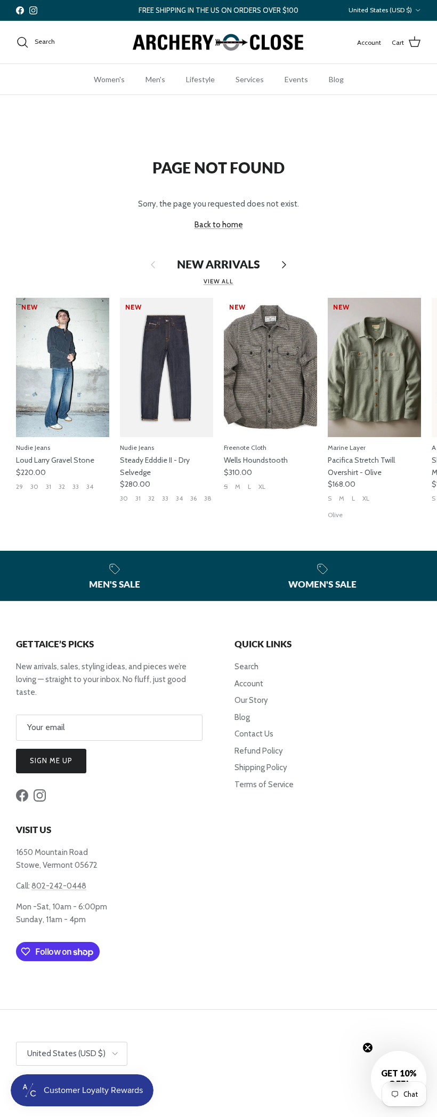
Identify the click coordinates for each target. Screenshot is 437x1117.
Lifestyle (200, 79)
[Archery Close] (218, 42)
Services (250, 79)
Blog (336, 79)
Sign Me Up (51, 760)
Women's (109, 79)
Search (246, 666)
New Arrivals (218, 264)
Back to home (219, 224)
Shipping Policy (260, 767)
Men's (155, 79)
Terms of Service (264, 784)
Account (248, 683)
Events (296, 79)
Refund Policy (258, 751)
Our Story (251, 700)
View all (218, 281)
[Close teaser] (367, 1047)
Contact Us (253, 734)
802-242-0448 (58, 886)
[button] (398, 1078)
